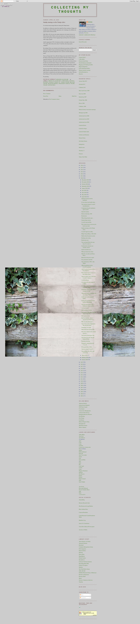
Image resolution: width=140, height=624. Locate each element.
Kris (80, 464)
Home (60, 96)
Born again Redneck (83, 488)
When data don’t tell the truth (88, 329)
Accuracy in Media (83, 529)
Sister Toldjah (82, 482)
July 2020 (84, 190)
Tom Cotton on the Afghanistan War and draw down (88, 324)
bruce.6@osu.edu (83, 42)
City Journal (81, 409)
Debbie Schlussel (82, 452)
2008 (82, 385)
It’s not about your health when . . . (89, 202)
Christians (65, 80)
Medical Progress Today (84, 421)
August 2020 (85, 188)
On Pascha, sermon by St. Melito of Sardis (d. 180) (89, 290)
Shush (80, 578)
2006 (82, 389)
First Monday (82, 416)
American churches (54, 80)
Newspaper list (82, 423)
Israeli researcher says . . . (87, 249)
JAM (80, 491)
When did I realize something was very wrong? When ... (89, 294)
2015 (82, 370)
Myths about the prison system (88, 236)
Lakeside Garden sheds (84, 131)
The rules (86, 33)
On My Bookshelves (83, 72)
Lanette (80, 467)
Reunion (81, 74)
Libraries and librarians (84, 135)
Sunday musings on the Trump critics (54, 22)
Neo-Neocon (81, 474)
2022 (82, 174)
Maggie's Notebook (83, 471)
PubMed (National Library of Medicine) (87, 572)
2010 (82, 381)
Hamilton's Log (82, 520)
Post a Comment (46, 93)
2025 (82, 167)
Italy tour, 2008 (82, 93)
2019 (82, 362)
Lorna (80, 469)
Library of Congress (83, 565)
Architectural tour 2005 (84, 119)
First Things (81, 418)
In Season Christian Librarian (85, 561)
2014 (82, 372)
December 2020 (85, 180)
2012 (82, 377)
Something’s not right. (86, 327)
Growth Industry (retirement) (85, 63)
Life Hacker (81, 420)
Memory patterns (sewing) (84, 70)
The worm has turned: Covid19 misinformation (88, 205)
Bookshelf (81, 545)
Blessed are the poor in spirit (88, 257)
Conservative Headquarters (85, 410)
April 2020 (84, 196)
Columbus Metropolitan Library (86, 547)
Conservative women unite (85, 447)
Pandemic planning (86, 341)
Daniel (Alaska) (82, 550)
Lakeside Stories (82, 125)
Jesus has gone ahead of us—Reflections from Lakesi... (88, 305)
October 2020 (85, 184)
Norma (90, 22)
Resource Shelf (82, 576)
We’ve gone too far (86, 316)
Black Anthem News (83, 509)
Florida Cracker (82, 558)
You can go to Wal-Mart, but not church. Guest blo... (89, 313)
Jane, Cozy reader (83, 455)
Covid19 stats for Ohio (86, 222)
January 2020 (85, 359)
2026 (82, 165)
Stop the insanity (85, 211)
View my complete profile (87, 35)
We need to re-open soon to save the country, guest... (89, 273)
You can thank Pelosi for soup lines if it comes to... (88, 243)
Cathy (80, 444)
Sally (80, 480)
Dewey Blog (81, 554)
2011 (82, 379)
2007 (82, 387)
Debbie (80, 450)
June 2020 (84, 192)
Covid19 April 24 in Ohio (87, 231)
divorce (45, 82)
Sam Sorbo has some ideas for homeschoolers (88, 338)
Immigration (81, 144)
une (80, 461)
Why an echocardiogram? (87, 321)
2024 (82, 169)
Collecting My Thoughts (70, 9)
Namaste (81, 472)
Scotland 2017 (82, 84)
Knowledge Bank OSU (84, 563)
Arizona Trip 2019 (83, 81)
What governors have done (87, 251)
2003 (82, 396)
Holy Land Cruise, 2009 (84, 90)
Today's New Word (83, 157)
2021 (82, 176)
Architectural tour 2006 (84, 116)
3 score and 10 (82, 494)
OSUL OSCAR (82, 571)
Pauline (80, 477)
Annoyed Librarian (83, 543)
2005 (82, 391)
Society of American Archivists (86, 580)
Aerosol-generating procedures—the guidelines (89, 269)
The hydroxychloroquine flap (88, 335)
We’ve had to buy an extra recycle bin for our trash (89, 225)
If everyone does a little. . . (87, 347)
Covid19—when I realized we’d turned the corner (88, 286)
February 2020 (85, 357)
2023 (82, 171)
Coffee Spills (82, 59)
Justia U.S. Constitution (84, 523)
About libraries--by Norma (84, 541)
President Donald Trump (66, 83)
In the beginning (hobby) (84, 68)
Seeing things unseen (86, 220)
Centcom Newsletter (83, 512)
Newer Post (45, 96)
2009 (82, 383)
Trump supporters (49, 85)
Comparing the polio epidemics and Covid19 (88, 208)
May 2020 (84, 194)
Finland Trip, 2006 (83, 100)
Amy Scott (81, 436)
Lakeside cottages (83, 128)
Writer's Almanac (82, 427)
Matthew (81, 567)
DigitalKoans (82, 556)
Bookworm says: (85, 240)
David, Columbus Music (84, 489)
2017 (82, 366)
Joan (80, 458)
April (80, 441)
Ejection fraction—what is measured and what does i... (88, 318)
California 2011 (82, 87)
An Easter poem (85, 308)
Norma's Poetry (82, 138)
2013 (82, 375)
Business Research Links (84, 503)
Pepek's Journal (82, 478)
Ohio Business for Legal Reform (86, 506)
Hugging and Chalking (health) (86, 64)
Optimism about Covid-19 (87, 349)
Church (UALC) (82, 57)
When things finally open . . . (88, 218)
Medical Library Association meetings (87, 109)
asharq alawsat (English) (84, 405)
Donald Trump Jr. (54, 82)
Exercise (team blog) (83, 61)
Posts (82, 595)
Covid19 (71, 80)
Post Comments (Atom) (54, 99)
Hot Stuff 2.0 (82, 560)
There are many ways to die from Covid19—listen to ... (89, 277)
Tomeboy (81, 582)
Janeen (80, 456)
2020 (82, 178)
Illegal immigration (83, 66)
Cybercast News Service (84, 412)
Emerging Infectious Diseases (85, 414)
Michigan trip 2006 (83, 112)
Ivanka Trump (65, 82)
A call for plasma (85, 280)
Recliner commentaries (84, 574)
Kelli (80, 463)
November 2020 (85, 182)
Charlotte (81, 445)
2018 (82, 364)
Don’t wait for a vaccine (87, 310)
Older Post (74, 96)
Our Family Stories (83, 141)
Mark (80, 493)
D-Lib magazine (82, 549)
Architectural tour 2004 (84, 122)
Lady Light (81, 466)
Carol (80, 442)
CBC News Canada (83, 407)
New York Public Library (84, 569)
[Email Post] (70, 79)
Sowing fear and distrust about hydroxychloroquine (88, 301)
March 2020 (85, 355)
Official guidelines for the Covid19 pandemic (87, 266)
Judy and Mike (82, 459)
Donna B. (81, 453)
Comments (83, 597)
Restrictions (84, 216)
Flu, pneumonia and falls (87, 259)
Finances (81, 153)
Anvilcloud (81, 486)
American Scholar (83, 403)
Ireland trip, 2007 (83, 97)
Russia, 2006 (82, 103)
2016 (82, 368)
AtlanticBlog (82, 499)
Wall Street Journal (83, 425)
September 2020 (85, 186)
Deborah (81, 552)
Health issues (82, 147)
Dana (80, 448)
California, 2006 (82, 106)
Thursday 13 (81, 150)
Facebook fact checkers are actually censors (87, 246)
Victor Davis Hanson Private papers (86, 526)
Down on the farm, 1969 (87, 214)
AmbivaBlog (82, 434)
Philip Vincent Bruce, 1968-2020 (89, 233)
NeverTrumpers (53, 83)
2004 (82, 393)
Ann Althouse (82, 437)
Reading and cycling (86, 238)
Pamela (80, 475)
